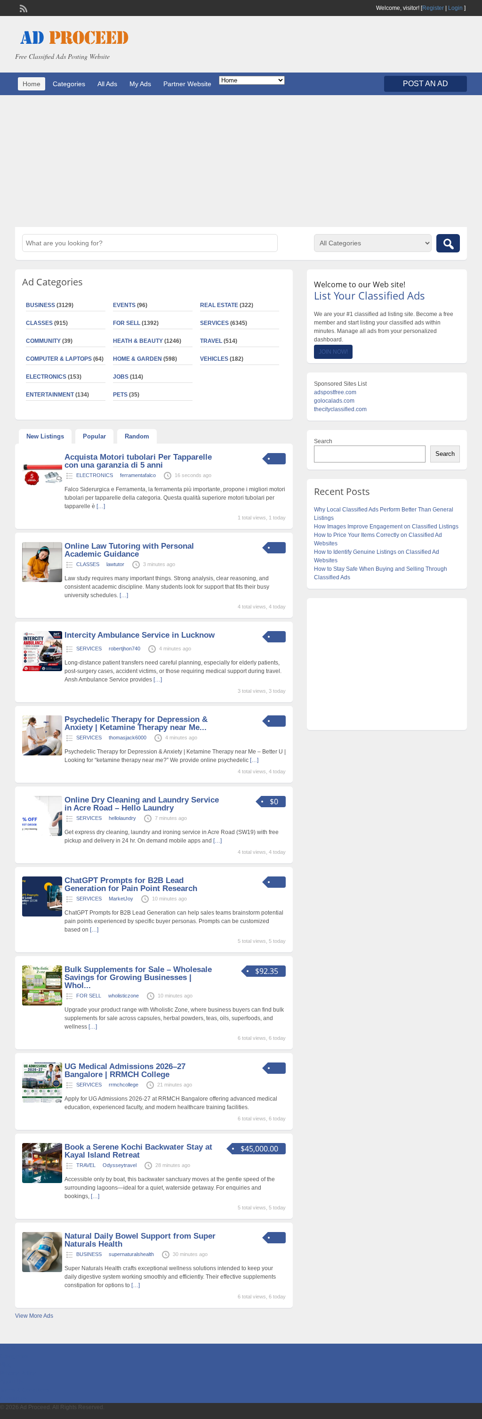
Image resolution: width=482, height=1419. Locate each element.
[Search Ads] (448, 243)
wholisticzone (123, 995)
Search (323, 441)
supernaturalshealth (131, 1254)
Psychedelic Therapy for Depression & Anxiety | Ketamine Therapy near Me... (136, 723)
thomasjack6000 (127, 737)
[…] (100, 506)
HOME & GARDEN (137, 359)
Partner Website (187, 84)
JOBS (121, 376)
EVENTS (124, 305)
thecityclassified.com (340, 409)
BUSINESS (89, 1254)
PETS (120, 394)
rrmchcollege (123, 1084)
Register (433, 8)
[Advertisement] (241, 161)
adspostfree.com (335, 392)
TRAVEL (211, 341)
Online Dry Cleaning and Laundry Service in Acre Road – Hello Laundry (141, 803)
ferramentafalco (138, 475)
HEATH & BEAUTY (138, 341)
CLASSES (87, 564)
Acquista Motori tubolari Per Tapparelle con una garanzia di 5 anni (138, 461)
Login (455, 8)
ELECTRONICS (94, 475)
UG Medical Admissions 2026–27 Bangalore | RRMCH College (124, 1070)
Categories (69, 84)
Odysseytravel (120, 1165)
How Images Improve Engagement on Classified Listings (386, 526)
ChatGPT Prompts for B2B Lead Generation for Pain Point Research (130, 884)
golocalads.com (334, 400)
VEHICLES (214, 359)
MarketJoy (121, 898)
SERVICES (214, 323)
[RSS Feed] (22, 7)
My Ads (140, 84)
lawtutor (115, 564)
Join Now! (333, 352)
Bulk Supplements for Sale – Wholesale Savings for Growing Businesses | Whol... (138, 977)
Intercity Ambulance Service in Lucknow (139, 635)
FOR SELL (126, 323)
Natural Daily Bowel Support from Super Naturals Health (140, 1240)
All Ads (107, 84)
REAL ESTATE (219, 305)
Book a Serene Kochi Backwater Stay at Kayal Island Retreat (138, 1151)
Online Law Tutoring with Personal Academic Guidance (129, 550)
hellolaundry (122, 818)
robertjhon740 (124, 648)
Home (31, 84)
